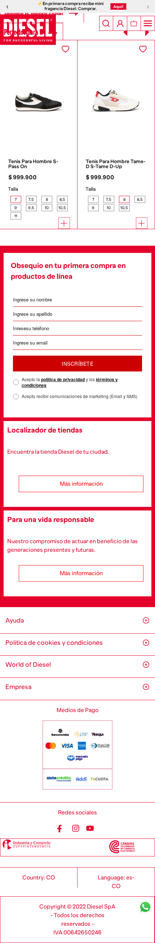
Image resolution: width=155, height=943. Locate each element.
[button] (16, 199)
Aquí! (116, 6)
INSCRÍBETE (77, 363)
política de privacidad (63, 379)
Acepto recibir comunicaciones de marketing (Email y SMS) (79, 396)
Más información (81, 484)
